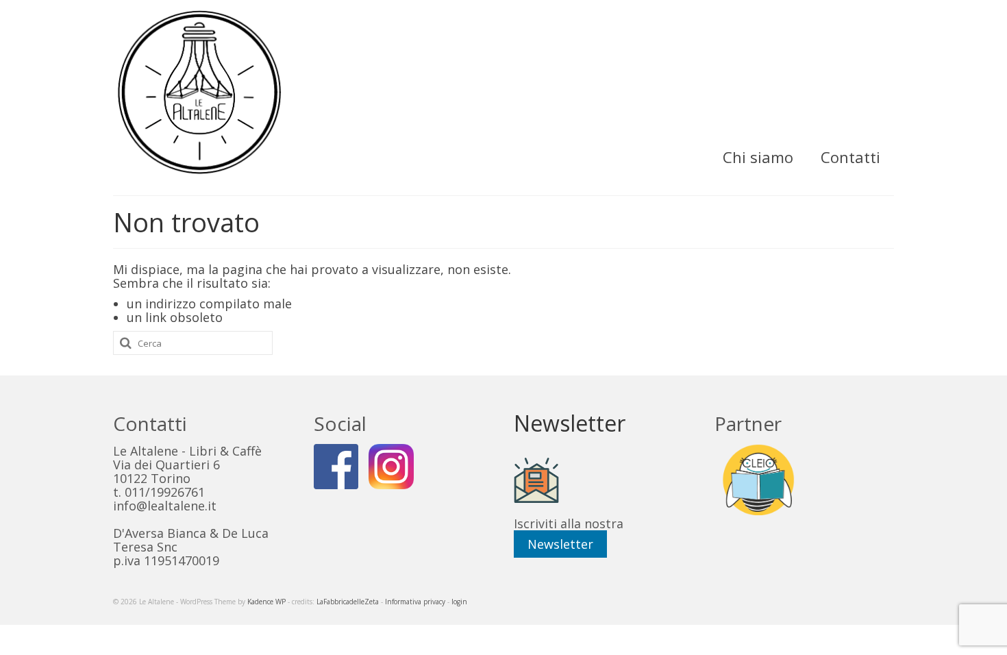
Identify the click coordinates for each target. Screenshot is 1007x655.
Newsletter (560, 544)
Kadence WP (266, 601)
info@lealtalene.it (164, 505)
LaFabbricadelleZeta (347, 601)
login (459, 601)
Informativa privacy (415, 601)
